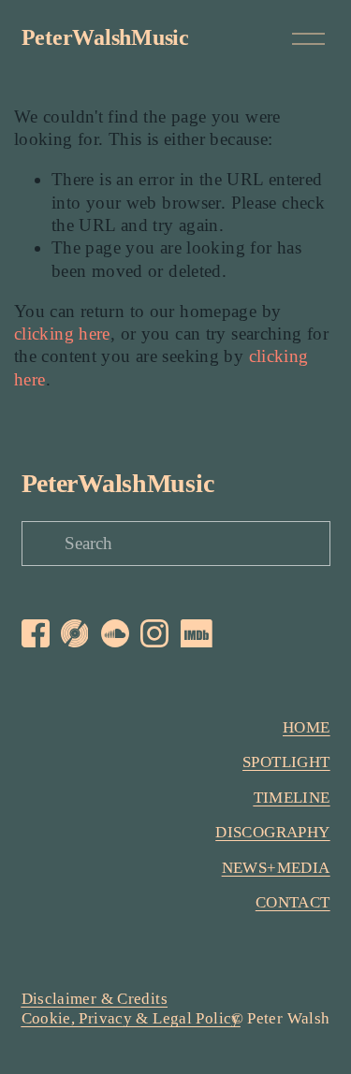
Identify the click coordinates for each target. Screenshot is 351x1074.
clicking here (62, 333)
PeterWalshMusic (105, 37)
